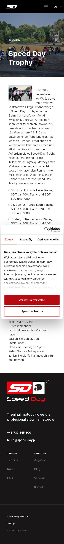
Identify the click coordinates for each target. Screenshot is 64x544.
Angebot (40, 460)
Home (11, 6)
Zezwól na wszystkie (32, 299)
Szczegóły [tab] (25, 239)
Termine (12, 460)
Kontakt (39, 487)
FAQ (10, 478)
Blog (37, 469)
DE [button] (56, 6)
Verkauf (39, 478)
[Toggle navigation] (46, 6)
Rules (11, 469)
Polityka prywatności (18, 530)
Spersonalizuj (30, 311)
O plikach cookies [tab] (49, 239)
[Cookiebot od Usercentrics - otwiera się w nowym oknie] (45, 229)
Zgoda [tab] (9, 239)
